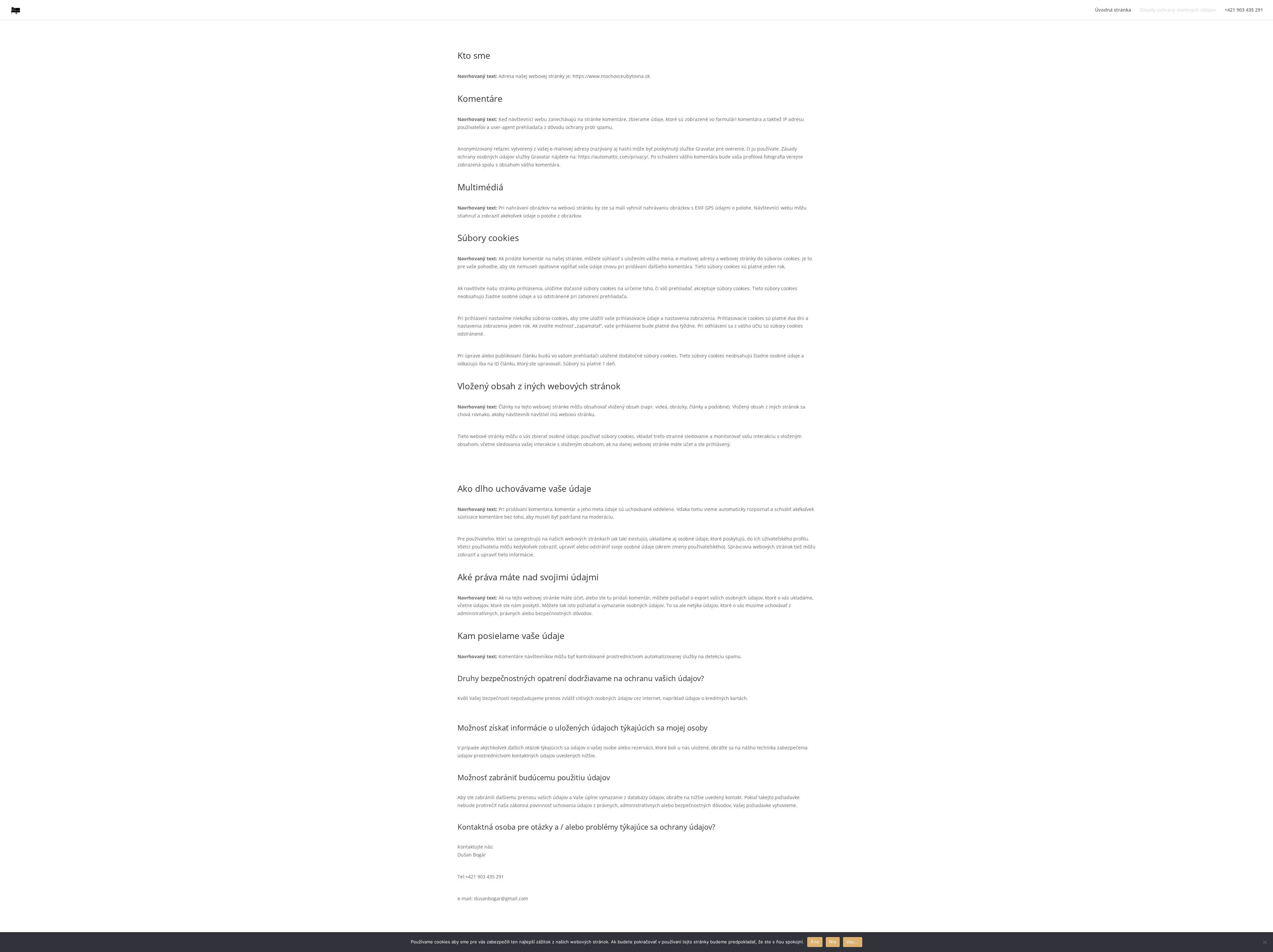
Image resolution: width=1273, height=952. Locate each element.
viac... (852, 941)
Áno (815, 941)
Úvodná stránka (1113, 10)
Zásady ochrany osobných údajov (1178, 10)
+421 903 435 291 (1244, 10)
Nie (832, 941)
